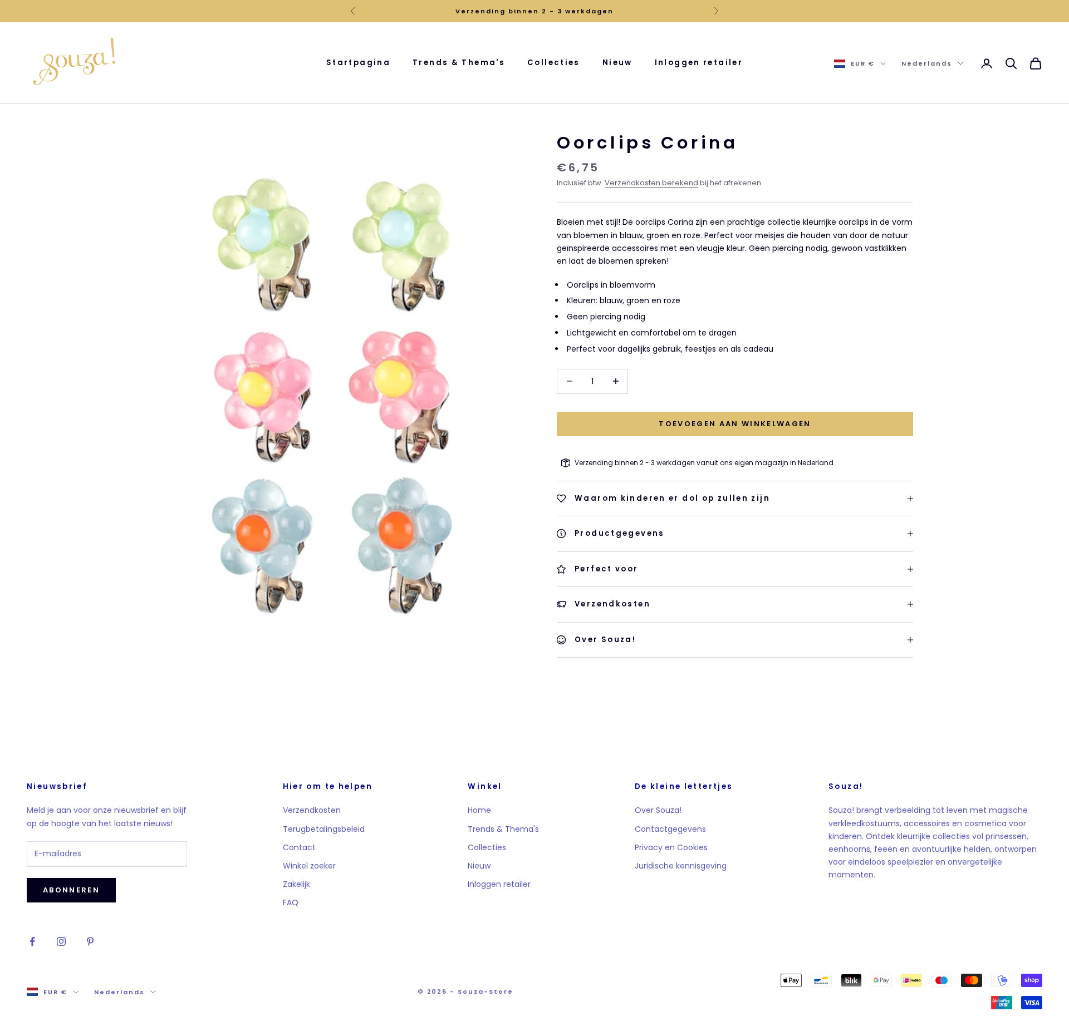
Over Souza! (658, 810)
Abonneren (71, 890)
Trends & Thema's (459, 62)
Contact (299, 847)
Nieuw (617, 62)
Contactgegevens (670, 829)
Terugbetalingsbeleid (324, 829)
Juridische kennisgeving (681, 865)
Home (479, 810)
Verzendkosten (312, 810)
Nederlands (926, 63)
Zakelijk (296, 884)
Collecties (553, 62)
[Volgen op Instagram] (61, 941)
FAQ (290, 902)
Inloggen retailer (699, 62)
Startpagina (358, 62)
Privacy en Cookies (671, 847)
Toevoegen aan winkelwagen (735, 423)
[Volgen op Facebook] (32, 941)
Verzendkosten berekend (651, 182)
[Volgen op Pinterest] (90, 941)
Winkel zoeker (309, 865)
